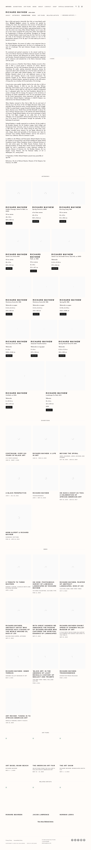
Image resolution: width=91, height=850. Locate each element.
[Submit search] (76, 6)
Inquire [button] (9, 223)
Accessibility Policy (18, 840)
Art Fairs (27, 6)
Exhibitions (17, 6)
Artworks (16, 15)
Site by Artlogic (32, 843)
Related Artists (53, 15)
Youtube (75, 840)
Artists (8, 6)
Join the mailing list (81, 840)
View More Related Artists (45, 821)
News (35, 6)
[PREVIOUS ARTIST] (61, 15)
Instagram (82, 7)
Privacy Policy (9, 840)
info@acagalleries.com (46, 843)
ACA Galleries (18, 3)
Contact (48, 6)
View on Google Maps (78, 840)
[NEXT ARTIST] (76, 15)
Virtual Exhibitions (65, 6)
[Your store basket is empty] (79, 7)
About (40, 6)
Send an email (84, 840)
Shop (55, 6)
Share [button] (52, 58)
